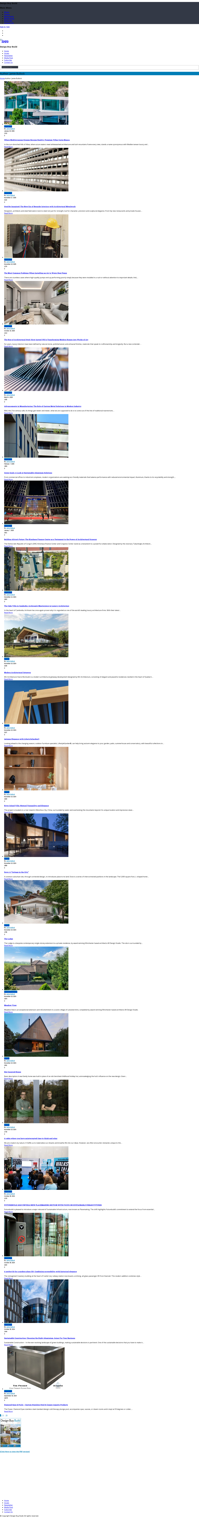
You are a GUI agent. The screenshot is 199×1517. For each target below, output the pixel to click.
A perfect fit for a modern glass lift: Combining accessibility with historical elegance (40, 1271)
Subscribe (8, 21)
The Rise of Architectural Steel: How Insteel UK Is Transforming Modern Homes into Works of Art (46, 340)
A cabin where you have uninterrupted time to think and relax (30, 1138)
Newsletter (9, 16)
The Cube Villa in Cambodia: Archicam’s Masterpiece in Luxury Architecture (36, 606)
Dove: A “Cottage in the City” (16, 872)
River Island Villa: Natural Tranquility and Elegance (26, 806)
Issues (7, 14)
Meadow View (10, 1005)
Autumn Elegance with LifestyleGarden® (21, 739)
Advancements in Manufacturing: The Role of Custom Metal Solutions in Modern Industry (42, 406)
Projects (6, 659)
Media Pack (9, 19)
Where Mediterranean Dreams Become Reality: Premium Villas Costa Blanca (37, 140)
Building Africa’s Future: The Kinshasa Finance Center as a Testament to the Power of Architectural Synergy (50, 539)
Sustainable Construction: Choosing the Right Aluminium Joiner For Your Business (39, 1338)
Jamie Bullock (10, 129)
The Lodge (8, 939)
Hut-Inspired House (12, 1072)
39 (6, 1415)
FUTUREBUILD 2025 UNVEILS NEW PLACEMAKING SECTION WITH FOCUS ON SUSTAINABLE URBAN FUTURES (53, 1205)
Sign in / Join (5, 27)
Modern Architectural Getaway (17, 672)
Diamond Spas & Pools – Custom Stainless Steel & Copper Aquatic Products (36, 1405)
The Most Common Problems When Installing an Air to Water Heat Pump (35, 273)
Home (6, 12)
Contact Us (9, 23)
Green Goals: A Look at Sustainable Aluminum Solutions (28, 473)
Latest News (8, 126)
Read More (8, 147)
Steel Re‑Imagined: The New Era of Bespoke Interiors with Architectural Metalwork (40, 206)
